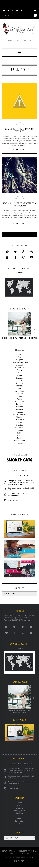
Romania (19, 412)
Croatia (19, 370)
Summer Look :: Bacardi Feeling (19, 130)
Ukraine (19, 438)
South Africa (19, 420)
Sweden (19, 425)
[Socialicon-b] (22, 10)
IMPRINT (9, 857)
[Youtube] (35, 10)
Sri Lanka (19, 430)
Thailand (19, 435)
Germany (19, 378)
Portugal (19, 409)
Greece (19, 381)
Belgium (19, 360)
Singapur (19, 417)
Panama (19, 407)
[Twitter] (8, 10)
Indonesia (19, 386)
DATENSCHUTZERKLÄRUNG (23, 857)
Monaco (19, 399)
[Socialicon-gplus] (13, 10)
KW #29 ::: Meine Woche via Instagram (19, 204)
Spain (19, 422)
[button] (19, 4)
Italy (19, 388)
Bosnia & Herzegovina (19, 362)
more (29, 620)
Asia (19, 357)
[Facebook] (4, 10)
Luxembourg (19, 391)
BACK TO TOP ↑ (19, 861)
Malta (19, 396)
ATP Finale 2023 (13, 500)
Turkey (19, 433)
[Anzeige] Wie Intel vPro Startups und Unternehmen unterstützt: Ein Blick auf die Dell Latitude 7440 (21, 482)
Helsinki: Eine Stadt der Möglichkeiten (19, 338)
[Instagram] (31, 10)
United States (19, 441)
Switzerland (19, 428)
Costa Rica (19, 367)
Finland (19, 373)
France (19, 375)
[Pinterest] (17, 10)
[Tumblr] (26, 10)
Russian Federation (19, 415)
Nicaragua (19, 404)
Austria (19, 354)
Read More (19, 149)
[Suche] (35, 15)
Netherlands (19, 401)
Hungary (19, 383)
